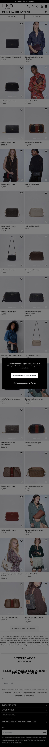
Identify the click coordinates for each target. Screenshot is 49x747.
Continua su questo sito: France (24, 383)
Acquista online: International (24, 376)
